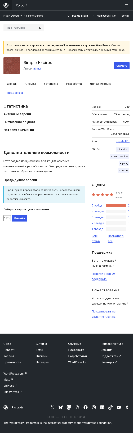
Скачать (121, 65)
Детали (12, 83)
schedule (123, 170)
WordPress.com (15, 373)
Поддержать (111, 356)
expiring (124, 163)
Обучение (74, 344)
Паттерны (42, 362)
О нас (7, 344)
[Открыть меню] (127, 5)
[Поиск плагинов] (40, 27)
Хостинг (8, 356)
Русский (17, 407)
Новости (9, 350)
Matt (8, 379)
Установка (51, 83)
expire (114, 156)
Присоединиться (112, 344)
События (106, 350)
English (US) (123, 141)
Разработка (74, 83)
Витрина (41, 344)
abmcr (37, 68)
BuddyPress (12, 392)
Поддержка (15, 92)
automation (122, 149)
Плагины (41, 356)
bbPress (10, 385)
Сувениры (109, 362)
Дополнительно (100, 83)
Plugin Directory (12, 15)
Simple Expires (38, 62)
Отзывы (30, 83)
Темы (39, 350)
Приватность (12, 362)
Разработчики (77, 356)
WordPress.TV (79, 362)
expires (124, 156)
